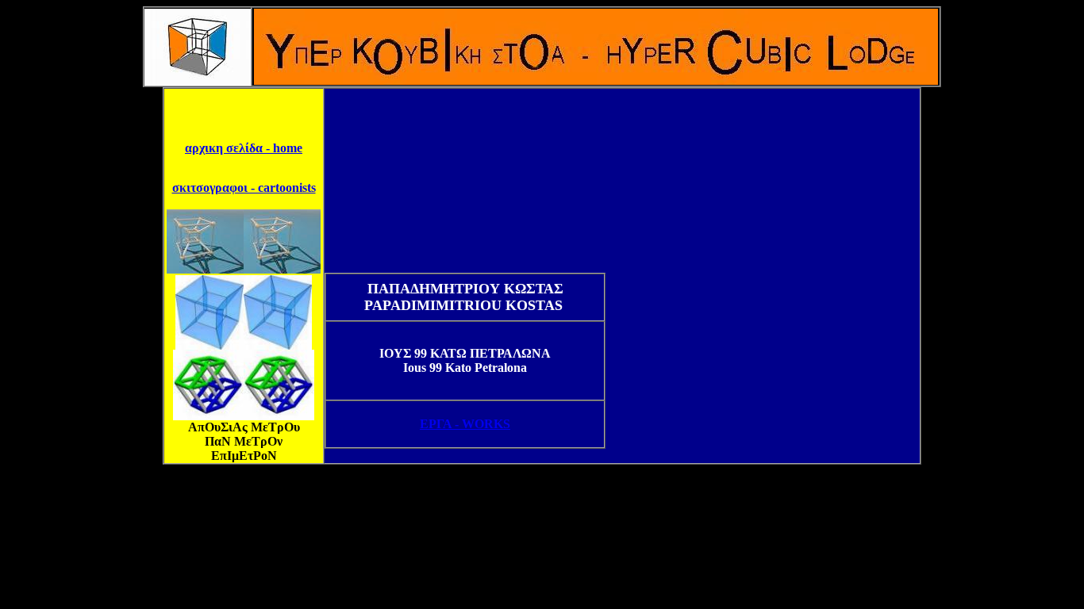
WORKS (465, 424)
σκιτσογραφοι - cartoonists (244, 187)
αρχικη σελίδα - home (243, 148)
